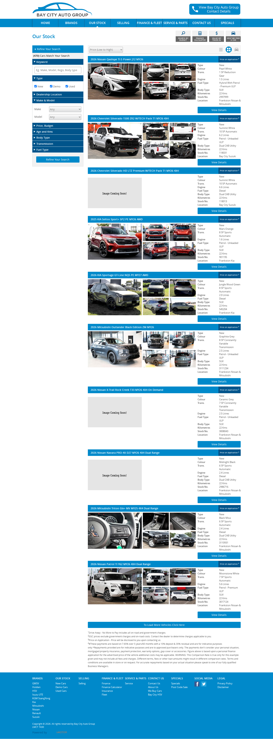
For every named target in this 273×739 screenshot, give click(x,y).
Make (37, 109)
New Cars (61, 683)
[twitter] (204, 685)
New (40, 86)
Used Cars (61, 690)
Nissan (36, 709)
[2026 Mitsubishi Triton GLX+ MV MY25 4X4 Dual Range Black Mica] (142, 531)
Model (38, 116)
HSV (34, 690)
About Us (153, 687)
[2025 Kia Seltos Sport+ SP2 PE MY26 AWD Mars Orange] (142, 242)
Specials (175, 683)
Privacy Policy (225, 683)
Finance (106, 683)
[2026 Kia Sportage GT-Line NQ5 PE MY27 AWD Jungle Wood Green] (142, 297)
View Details (219, 110)
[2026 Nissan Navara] (142, 475)
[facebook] (197, 685)
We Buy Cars (155, 690)
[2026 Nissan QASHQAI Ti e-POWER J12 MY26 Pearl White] (142, 81)
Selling (82, 683)
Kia (34, 702)
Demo (56, 86)
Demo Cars (62, 687)
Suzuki (36, 717)
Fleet (104, 694)
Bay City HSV (155, 694)
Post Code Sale (179, 687)
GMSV (35, 683)
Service (129, 683)
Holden (36, 687)
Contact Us (154, 683)
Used (71, 86)
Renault (36, 713)
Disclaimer (223, 687)
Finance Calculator (112, 687)
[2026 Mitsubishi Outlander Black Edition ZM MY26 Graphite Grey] (142, 349)
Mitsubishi (38, 705)
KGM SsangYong (41, 698)
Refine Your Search (47, 49)
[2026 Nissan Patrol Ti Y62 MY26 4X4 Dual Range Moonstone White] (142, 586)
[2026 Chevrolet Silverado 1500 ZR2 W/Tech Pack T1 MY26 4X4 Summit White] (142, 141)
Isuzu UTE (37, 694)
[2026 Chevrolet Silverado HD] (142, 193)
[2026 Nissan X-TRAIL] (142, 412)
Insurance (107, 690)
